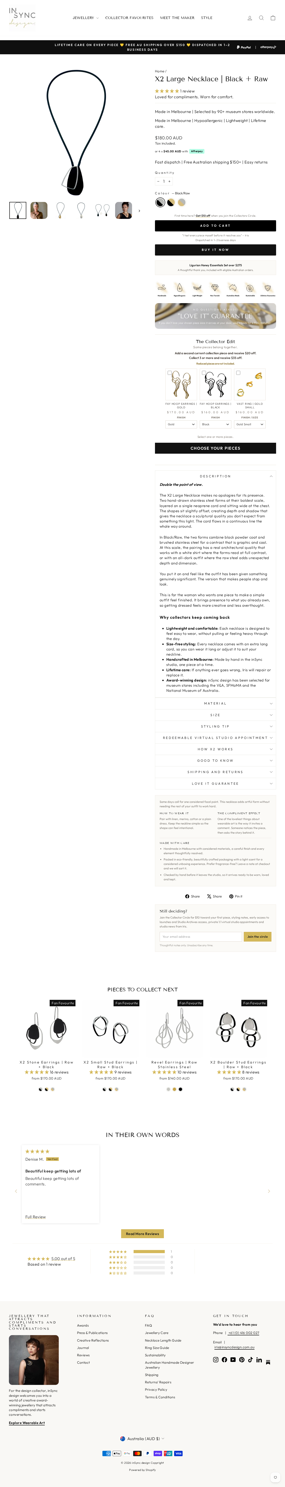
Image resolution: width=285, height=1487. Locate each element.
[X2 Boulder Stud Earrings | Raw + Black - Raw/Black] (232, 1089)
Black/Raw (160, 202)
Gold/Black (171, 202)
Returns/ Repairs (158, 1382)
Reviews (83, 1355)
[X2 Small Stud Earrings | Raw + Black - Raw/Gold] (116, 1089)
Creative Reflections (93, 1340)
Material (215, 703)
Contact (83, 1362)
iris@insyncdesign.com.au (234, 1347)
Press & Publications (92, 1333)
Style (206, 18)
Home (160, 71)
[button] (167, 91)
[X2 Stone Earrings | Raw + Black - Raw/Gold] (53, 1089)
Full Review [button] (35, 1216)
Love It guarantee (215, 784)
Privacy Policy (156, 1389)
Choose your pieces (215, 448)
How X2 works (216, 749)
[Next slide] (269, 1191)
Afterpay (197, 151)
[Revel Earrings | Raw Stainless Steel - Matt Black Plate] (180, 1089)
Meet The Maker (177, 18)
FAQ (148, 1325)
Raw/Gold (181, 202)
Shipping (152, 1375)
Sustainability (155, 1355)
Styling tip (215, 726)
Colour (172, 193)
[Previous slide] (16, 1191)
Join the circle (257, 937)
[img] (37, 1151)
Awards (83, 1325)
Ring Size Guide (157, 1348)
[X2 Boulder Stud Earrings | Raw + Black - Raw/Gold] (244, 1089)
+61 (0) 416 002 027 (243, 1333)
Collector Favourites (129, 18)
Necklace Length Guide (163, 1340)
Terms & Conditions (160, 1397)
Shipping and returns (215, 772)
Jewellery (84, 18)
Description (215, 476)
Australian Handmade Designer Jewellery (169, 1364)
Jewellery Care (156, 1333)
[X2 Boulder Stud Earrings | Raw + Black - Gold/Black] (238, 1089)
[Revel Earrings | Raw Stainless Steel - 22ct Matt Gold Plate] (174, 1089)
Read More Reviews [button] (142, 1233)
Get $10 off (203, 215)
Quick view (46, 1052)
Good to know (215, 761)
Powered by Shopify (142, 1470)
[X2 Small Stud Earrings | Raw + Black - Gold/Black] (110, 1089)
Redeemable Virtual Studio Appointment (215, 738)
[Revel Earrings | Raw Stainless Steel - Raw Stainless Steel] (168, 1089)
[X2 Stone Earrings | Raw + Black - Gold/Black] (47, 1089)
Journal (83, 1348)
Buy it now (216, 250)
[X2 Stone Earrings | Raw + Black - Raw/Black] (41, 1089)
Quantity (165, 173)
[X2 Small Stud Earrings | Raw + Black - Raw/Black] (104, 1089)
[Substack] (268, 1362)
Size (215, 715)
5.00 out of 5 (63, 1258)
